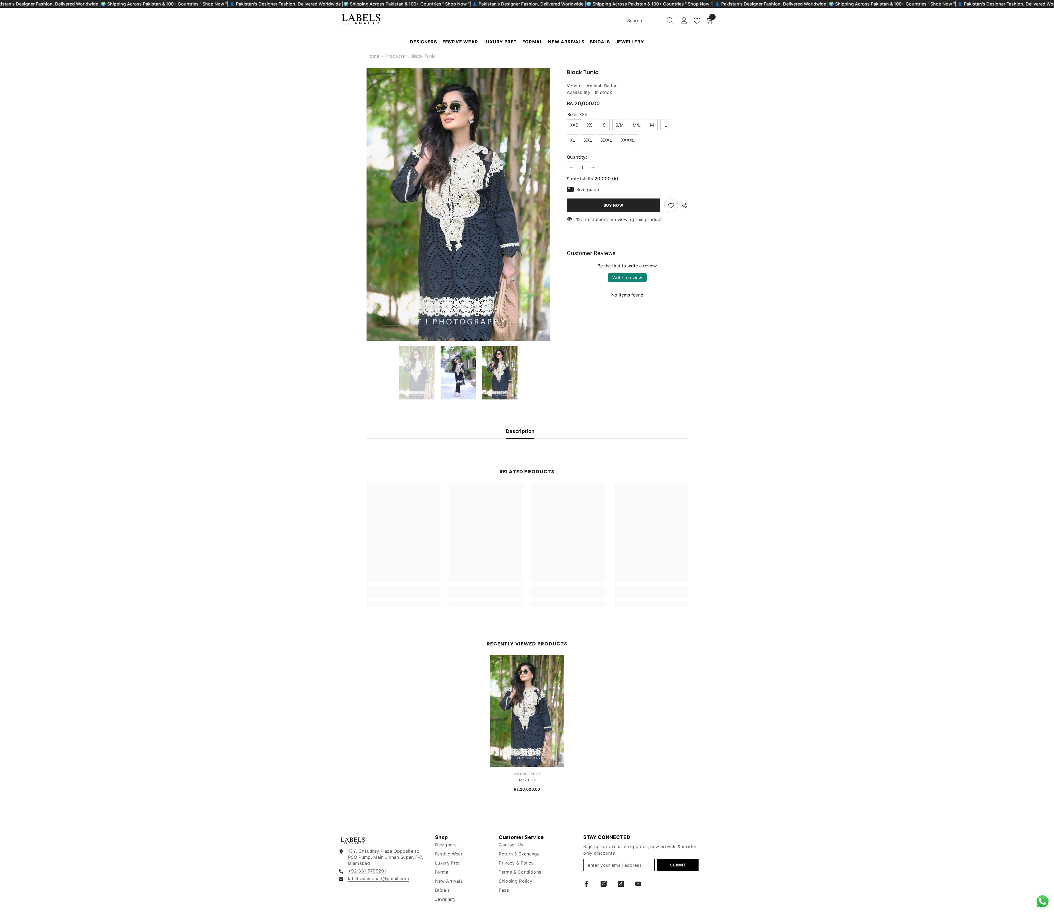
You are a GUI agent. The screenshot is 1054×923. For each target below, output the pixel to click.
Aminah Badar (601, 85)
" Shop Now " (213, 4)
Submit (678, 865)
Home (372, 56)
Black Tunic (527, 780)
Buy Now (614, 205)
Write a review (627, 277)
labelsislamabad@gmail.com (378, 878)
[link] (671, 205)
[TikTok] (620, 883)
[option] (458, 204)
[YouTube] (638, 883)
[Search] (650, 20)
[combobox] (645, 20)
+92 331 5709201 (367, 871)
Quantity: (577, 157)
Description (520, 431)
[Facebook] (586, 883)
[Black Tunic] (527, 711)
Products (395, 56)
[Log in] (684, 21)
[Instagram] (603, 883)
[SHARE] (683, 205)
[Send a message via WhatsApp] (1042, 901)
